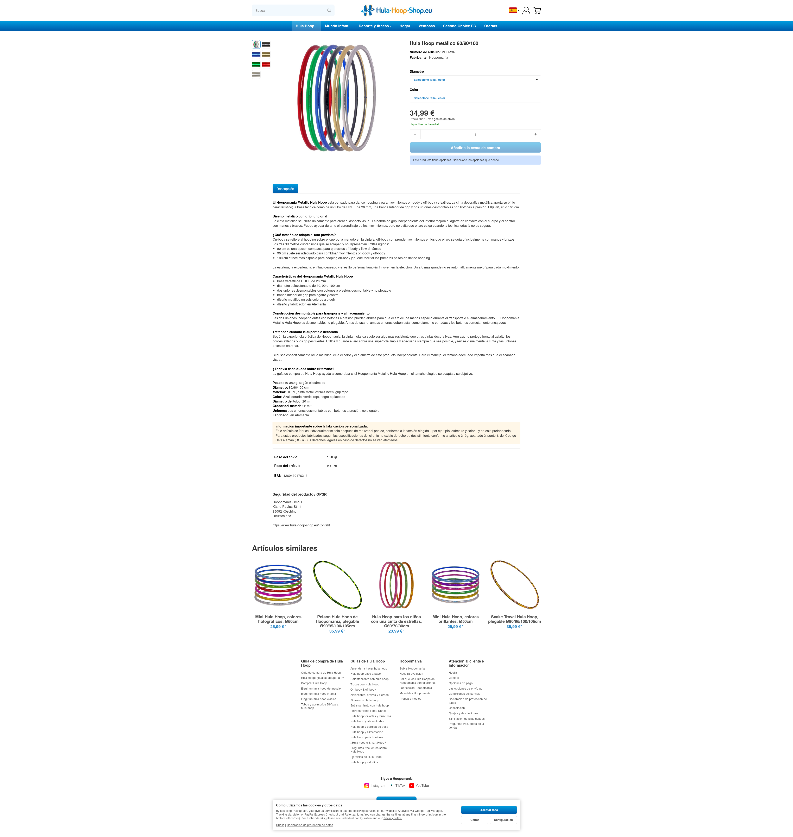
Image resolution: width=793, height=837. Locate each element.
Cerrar (474, 820)
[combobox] (475, 79)
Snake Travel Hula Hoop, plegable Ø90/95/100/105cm (514, 618)
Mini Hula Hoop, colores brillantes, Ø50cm (455, 618)
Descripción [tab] (285, 188)
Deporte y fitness (374, 25)
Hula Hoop (305, 25)
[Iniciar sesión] (526, 10)
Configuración (503, 820)
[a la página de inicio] (396, 10)
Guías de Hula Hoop (367, 661)
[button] (256, 44)
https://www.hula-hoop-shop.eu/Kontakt (301, 525)
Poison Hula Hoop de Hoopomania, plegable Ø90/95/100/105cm (337, 621)
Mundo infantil (337, 25)
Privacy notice (392, 818)
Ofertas (490, 25)
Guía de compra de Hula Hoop (322, 663)
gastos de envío (444, 119)
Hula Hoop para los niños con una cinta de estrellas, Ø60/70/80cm (396, 621)
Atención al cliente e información (466, 663)
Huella (280, 825)
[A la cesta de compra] (537, 10)
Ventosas (427, 25)
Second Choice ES (459, 25)
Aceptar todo (489, 810)
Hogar (405, 25)
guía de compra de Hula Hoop (299, 373)
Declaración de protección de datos (310, 825)
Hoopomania (411, 661)
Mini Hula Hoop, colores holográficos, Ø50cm (278, 618)
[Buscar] (329, 10)
